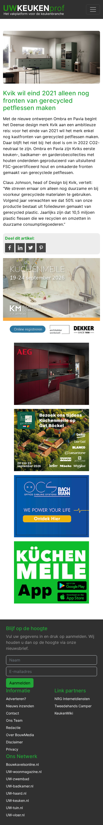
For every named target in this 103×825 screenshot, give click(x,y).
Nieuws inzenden (20, 706)
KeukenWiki (63, 713)
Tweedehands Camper (73, 706)
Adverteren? (16, 699)
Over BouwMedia (20, 735)
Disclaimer (14, 742)
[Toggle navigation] (93, 9)
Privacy (12, 749)
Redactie (13, 727)
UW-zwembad (17, 779)
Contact (12, 713)
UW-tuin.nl (14, 808)
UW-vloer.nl (15, 815)
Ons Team (14, 720)
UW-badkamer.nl (19, 786)
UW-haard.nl (16, 793)
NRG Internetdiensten (72, 699)
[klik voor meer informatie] (51, 297)
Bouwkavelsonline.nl (22, 764)
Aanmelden (19, 682)
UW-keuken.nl (17, 800)
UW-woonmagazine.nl (24, 772)
